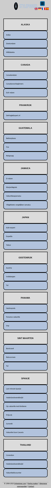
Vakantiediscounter (13, 473)
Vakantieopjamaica (13, 196)
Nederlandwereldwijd (14, 398)
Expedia (9, 236)
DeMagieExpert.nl (13, 116)
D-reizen (9, 179)
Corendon (10, 455)
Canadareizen (11, 75)
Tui (7, 285)
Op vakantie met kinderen (16, 406)
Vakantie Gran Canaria (14, 432)
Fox (7, 147)
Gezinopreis (10, 308)
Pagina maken (33, 484)
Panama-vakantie (13, 317)
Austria (9, 268)
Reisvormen (10, 357)
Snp (7, 326)
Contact (31, 486)
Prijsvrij (9, 415)
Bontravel (10, 349)
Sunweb (9, 424)
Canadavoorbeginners (14, 84)
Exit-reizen (10, 93)
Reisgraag (10, 156)
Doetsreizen (10, 44)
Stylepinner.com (20, 484)
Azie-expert (10, 228)
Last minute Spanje (13, 389)
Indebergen (10, 277)
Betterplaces (11, 138)
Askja (8, 35)
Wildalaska (10, 52)
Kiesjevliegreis (11, 187)
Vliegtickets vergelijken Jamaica (18, 205)
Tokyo (8, 245)
